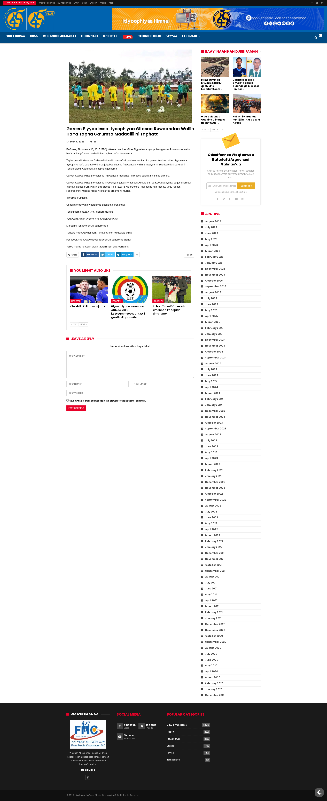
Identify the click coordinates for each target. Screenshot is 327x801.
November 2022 (215, 488)
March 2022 (212, 535)
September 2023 (215, 428)
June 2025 (211, 304)
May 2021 (211, 594)
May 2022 (211, 523)
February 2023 (214, 470)
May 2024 (211, 381)
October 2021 (213, 565)
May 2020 (211, 665)
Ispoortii (110, 36)
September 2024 (215, 357)
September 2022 (215, 499)
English (93, 2)
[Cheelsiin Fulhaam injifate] (89, 289)
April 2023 (211, 458)
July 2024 (211, 369)
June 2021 (211, 588)
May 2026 (211, 239)
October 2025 (214, 280)
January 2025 (213, 334)
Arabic (103, 2)
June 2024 (211, 375)
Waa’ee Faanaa (47, 2)
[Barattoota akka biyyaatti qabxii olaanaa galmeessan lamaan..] (247, 67)
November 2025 (215, 274)
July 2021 (210, 582)
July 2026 (211, 227)
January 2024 (213, 405)
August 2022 (213, 505)
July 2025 (211, 298)
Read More (88, 770)
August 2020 (213, 648)
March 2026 (212, 251)
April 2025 (211, 316)
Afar (111, 2)
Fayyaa (171, 36)
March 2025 (212, 322)
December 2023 (215, 411)
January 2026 (213, 263)
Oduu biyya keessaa (177, 725)
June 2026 (211, 233)
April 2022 (211, 529)
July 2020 (211, 653)
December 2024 (215, 339)
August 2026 (213, 221)
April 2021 (211, 600)
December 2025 (215, 268)
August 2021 (212, 576)
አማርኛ (76, 2)
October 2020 (214, 636)
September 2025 (215, 286)
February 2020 (214, 683)
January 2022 (213, 547)
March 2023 (212, 464)
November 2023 (215, 417)
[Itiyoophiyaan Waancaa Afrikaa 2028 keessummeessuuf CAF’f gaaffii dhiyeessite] (130, 289)
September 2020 (215, 642)
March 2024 (212, 393)
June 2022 (211, 517)
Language (190, 36)
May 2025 (211, 310)
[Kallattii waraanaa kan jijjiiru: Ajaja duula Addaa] (247, 103)
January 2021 (213, 618)
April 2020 (211, 671)
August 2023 (213, 434)
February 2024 (214, 399)
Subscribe (246, 185)
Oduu (34, 36)
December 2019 (214, 695)
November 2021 (214, 559)
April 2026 (211, 245)
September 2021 (215, 571)
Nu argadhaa (64, 2)
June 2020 (211, 659)
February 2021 (214, 612)
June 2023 (211, 446)
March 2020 (212, 677)
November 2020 (215, 630)
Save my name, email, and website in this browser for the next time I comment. (107, 400)
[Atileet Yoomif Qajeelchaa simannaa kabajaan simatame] (171, 289)
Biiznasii (91, 36)
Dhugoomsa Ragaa (61, 36)
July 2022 (211, 511)
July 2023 (211, 440)
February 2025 (214, 328)
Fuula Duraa (15, 36)
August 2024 (213, 363)
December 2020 (215, 624)
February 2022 (214, 541)
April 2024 (211, 387)
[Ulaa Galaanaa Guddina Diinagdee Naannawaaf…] (215, 103)
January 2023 (213, 476)
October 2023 (214, 422)
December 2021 (214, 553)
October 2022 (214, 493)
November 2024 (215, 345)
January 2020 (213, 689)
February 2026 (214, 257)
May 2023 (211, 452)
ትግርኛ (84, 2)
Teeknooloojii (149, 36)
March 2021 (212, 606)
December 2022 (215, 482)
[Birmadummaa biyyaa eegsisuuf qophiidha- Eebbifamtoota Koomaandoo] (215, 67)
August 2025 (213, 292)
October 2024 (214, 351)
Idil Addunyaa (173, 739)
